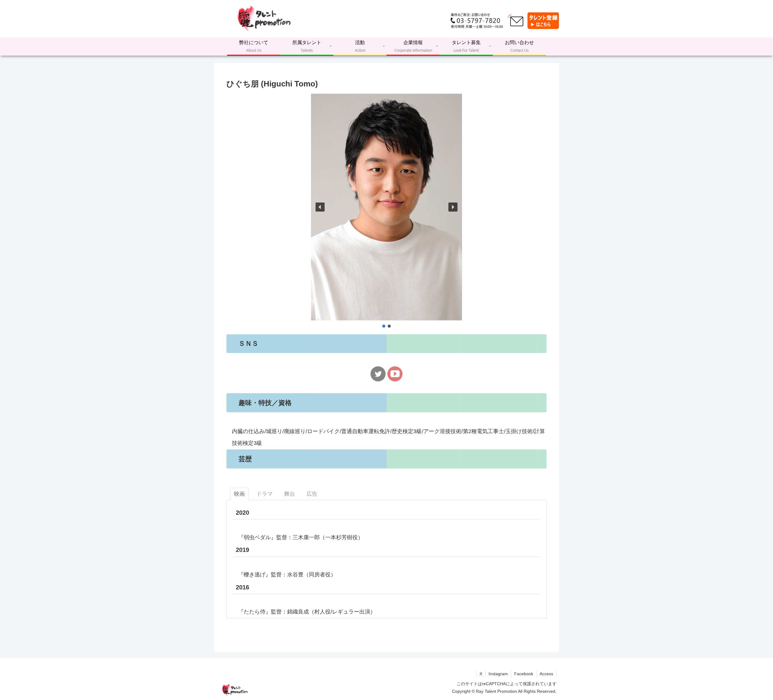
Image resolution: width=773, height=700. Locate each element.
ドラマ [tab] (264, 494)
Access (546, 673)
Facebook (523, 673)
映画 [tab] (239, 494)
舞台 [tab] (289, 494)
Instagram (498, 673)
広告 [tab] (311, 494)
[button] (320, 207)
